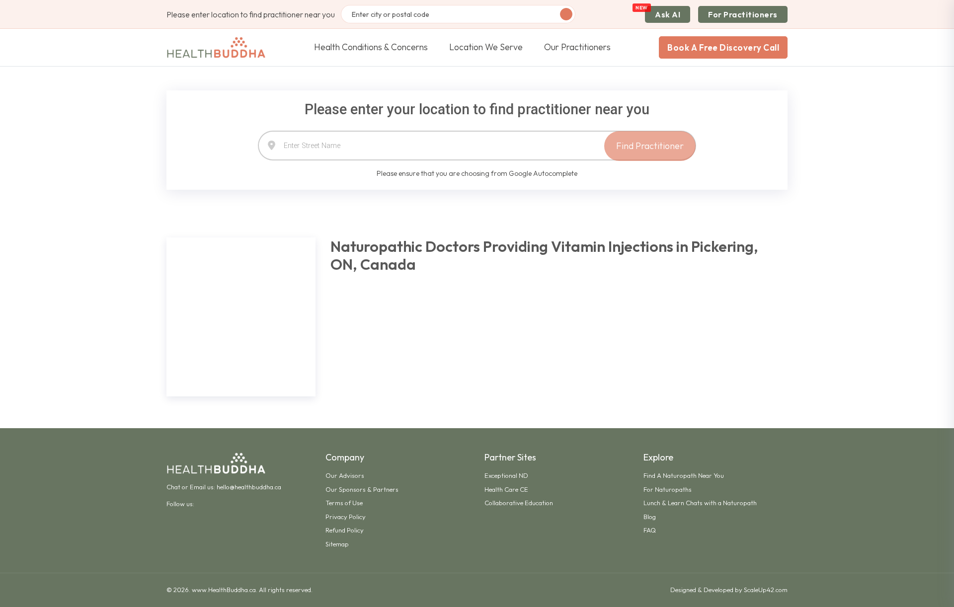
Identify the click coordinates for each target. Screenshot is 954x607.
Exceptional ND (506, 475)
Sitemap (337, 544)
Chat (173, 487)
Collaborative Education (518, 503)
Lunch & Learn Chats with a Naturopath (700, 503)
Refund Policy (344, 530)
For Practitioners (743, 14)
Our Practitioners (577, 47)
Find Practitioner (650, 146)
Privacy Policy (345, 517)
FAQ (649, 530)
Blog (649, 517)
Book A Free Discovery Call (723, 47)
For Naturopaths (667, 489)
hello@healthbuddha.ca (249, 487)
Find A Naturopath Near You (683, 475)
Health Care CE (506, 489)
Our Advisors (344, 475)
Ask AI (667, 14)
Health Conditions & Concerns (371, 47)
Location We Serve (486, 47)
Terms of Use (344, 503)
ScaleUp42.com (766, 590)
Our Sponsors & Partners (361, 489)
